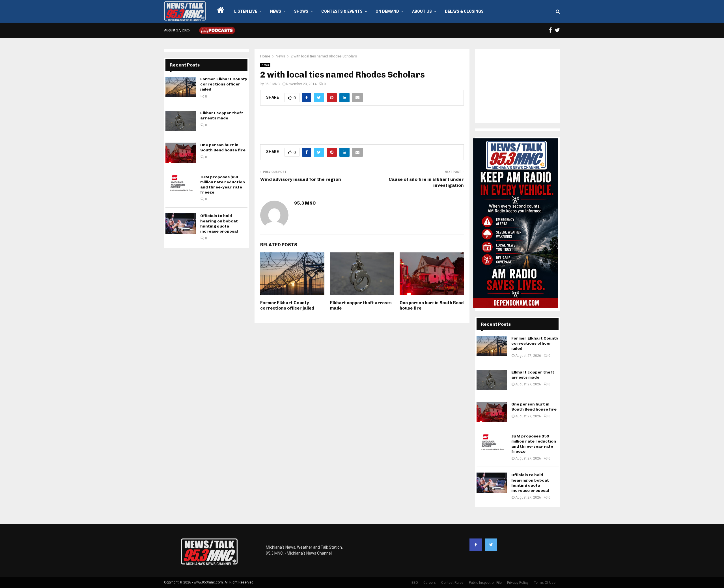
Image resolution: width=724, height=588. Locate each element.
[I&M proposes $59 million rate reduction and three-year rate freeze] (180, 185)
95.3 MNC (272, 84)
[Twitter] (491, 544)
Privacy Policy (518, 583)
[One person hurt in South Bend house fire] (180, 153)
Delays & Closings (464, 11)
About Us (422, 11)
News (275, 11)
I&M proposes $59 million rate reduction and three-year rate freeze (222, 185)
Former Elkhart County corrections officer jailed (287, 305)
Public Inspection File (485, 583)
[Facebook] (475, 544)
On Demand (387, 11)
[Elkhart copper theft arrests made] (180, 121)
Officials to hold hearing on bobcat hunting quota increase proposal (219, 223)
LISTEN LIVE (245, 11)
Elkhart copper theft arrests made (221, 116)
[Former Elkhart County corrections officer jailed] (180, 87)
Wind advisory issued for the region (300, 179)
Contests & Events (342, 11)
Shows (301, 11)
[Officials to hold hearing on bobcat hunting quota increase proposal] (180, 223)
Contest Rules (452, 583)
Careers (429, 583)
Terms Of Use (544, 583)
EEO (414, 583)
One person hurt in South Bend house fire (222, 148)
